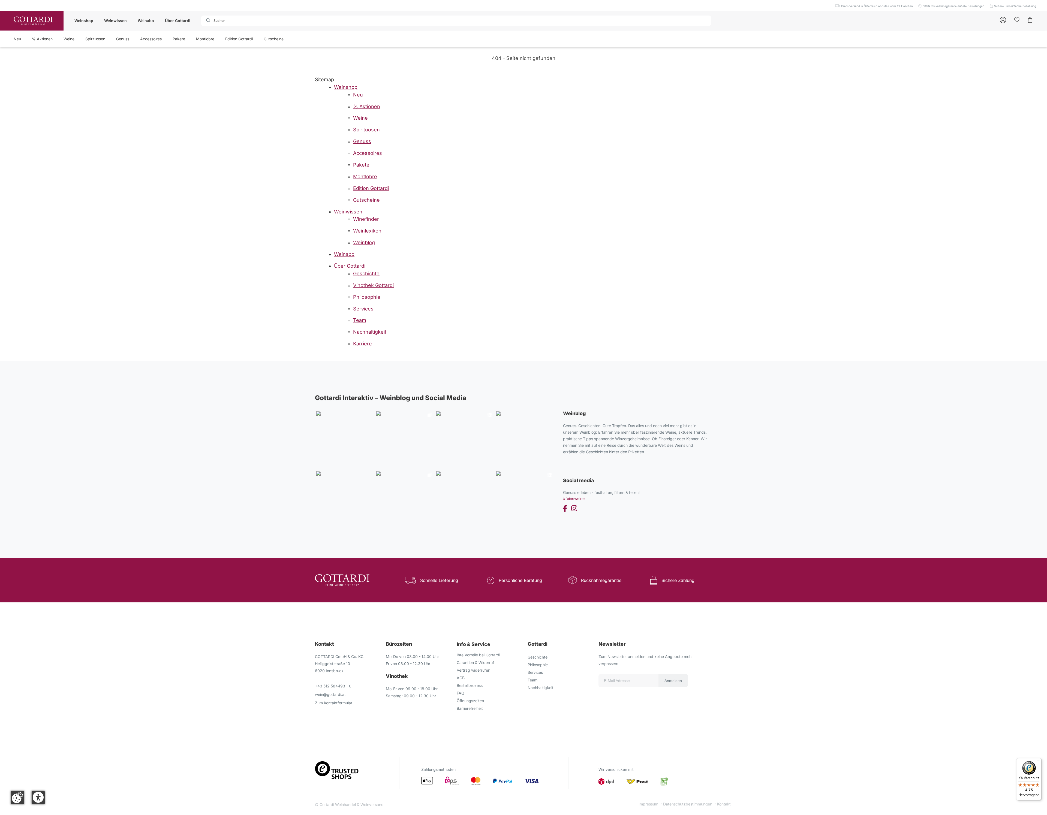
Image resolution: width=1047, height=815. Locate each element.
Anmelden (673, 680)
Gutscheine (274, 39)
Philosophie (538, 664)
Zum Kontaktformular (333, 703)
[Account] (1003, 19)
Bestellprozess (470, 685)
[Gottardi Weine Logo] (33, 20)
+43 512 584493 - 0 (333, 686)
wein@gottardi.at (330, 694)
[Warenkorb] (1030, 19)
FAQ (460, 693)
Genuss (122, 39)
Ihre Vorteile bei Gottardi (478, 655)
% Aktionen (42, 39)
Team (532, 680)
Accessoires (151, 39)
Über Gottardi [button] (177, 20)
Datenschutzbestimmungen (687, 804)
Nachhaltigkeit (540, 687)
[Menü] (1038, 761)
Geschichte (537, 657)
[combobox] (232, 21)
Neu (17, 39)
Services (535, 672)
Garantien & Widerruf (475, 662)
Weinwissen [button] (115, 20)
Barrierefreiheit (470, 708)
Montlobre (205, 39)
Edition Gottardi (239, 39)
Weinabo (146, 20)
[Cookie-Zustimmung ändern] (17, 797)
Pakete (179, 39)
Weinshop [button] (83, 20)
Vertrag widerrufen (473, 670)
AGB (461, 677)
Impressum (648, 804)
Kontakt (724, 804)
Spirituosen (95, 39)
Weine (69, 39)
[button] (38, 797)
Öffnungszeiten (470, 700)
